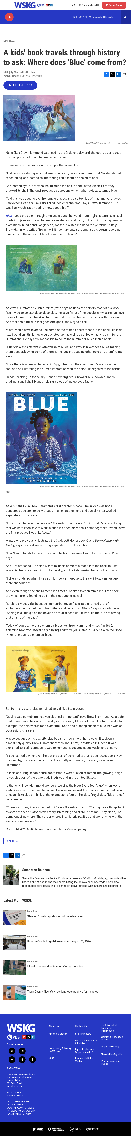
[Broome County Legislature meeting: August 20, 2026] (14, 942)
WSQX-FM (21, 1108)
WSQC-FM (30, 1111)
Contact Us (81, 1026)
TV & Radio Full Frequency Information (109, 1028)
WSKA (28, 1114)
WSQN (11, 1114)
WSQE (14, 1111)
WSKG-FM (11, 1108)
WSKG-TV (19, 1114)
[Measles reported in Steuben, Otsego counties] (14, 967)
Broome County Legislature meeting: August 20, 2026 (59, 941)
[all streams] (126, 17)
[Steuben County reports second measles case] (14, 917)
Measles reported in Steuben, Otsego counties (55, 966)
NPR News (9, 41)
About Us (54, 1026)
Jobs (51, 1058)
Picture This (48, 885)
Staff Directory (83, 1034)
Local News (32, 911)
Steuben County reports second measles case (55, 916)
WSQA (21, 1111)
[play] (9, 17)
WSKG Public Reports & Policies (86, 1042)
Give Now (115, 5)
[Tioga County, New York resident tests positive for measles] (14, 992)
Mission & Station (58, 1034)
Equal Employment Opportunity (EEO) (85, 1051)
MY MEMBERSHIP (90, 5)
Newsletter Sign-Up (111, 1054)
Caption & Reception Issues (112, 1038)
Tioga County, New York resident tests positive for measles (62, 991)
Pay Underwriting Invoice (110, 1062)
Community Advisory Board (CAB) (60, 1049)
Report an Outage (110, 1046)
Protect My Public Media (84, 1059)
